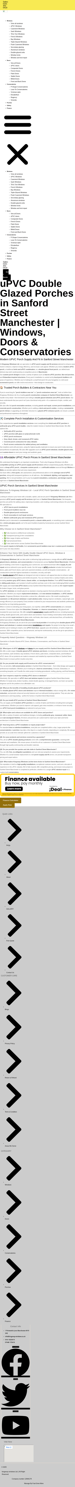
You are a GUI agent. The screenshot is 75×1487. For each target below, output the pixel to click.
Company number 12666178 (22, 1479)
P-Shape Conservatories (19, 87)
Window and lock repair (19, 58)
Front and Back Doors (18, 81)
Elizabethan (15, 95)
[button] (17, 140)
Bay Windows (15, 39)
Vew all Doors (15, 63)
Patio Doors (15, 73)
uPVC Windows (16, 26)
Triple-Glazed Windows (19, 42)
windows (21, 648)
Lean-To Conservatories (19, 89)
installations (37, 625)
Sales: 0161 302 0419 (5, 5)
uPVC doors (15, 66)
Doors (8, 60)
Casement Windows (18, 29)
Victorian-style (16, 92)
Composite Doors (17, 68)
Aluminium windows (18, 50)
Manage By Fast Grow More (34, 1483)
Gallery (9, 105)
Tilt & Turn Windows (18, 34)
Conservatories (11, 84)
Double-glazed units (18, 52)
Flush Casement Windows (20, 44)
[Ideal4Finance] (37, 796)
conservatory (38, 612)
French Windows (16, 36)
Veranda (14, 100)
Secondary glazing (17, 47)
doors (30, 648)
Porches (9, 102)
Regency (14, 97)
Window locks (15, 55)
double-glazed (8, 575)
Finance (9, 108)
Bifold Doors (15, 79)
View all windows (17, 23)
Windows (9, 21)
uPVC (46, 567)
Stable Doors (15, 76)
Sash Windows (16, 31)
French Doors (15, 71)
